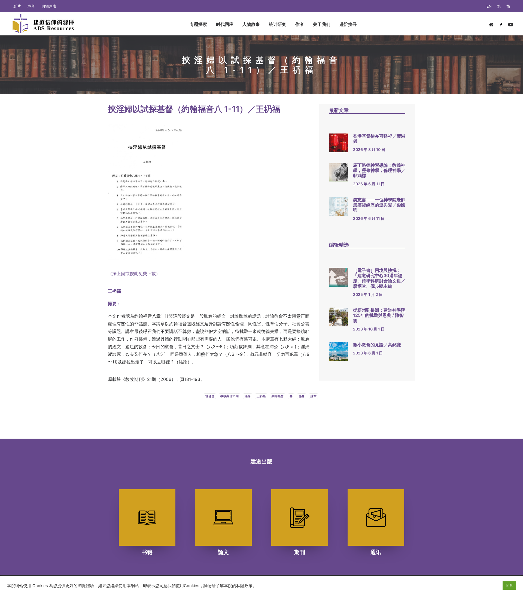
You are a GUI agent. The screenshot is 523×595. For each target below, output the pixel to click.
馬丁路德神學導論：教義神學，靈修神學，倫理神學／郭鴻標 (379, 170)
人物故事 (251, 24)
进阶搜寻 (348, 24)
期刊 (299, 552)
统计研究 (277, 24)
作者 (299, 24)
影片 (17, 6)
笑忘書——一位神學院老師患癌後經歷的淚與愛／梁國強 (379, 205)
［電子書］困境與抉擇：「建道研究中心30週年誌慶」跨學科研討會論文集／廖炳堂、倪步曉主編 (379, 278)
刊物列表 (48, 6)
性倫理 (209, 396)
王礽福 (261, 396)
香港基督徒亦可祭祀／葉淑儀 (379, 138)
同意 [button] (509, 585)
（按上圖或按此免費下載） (134, 273)
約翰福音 (278, 396)
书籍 (147, 552)
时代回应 (224, 24)
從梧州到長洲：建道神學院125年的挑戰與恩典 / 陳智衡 (379, 315)
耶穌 (302, 396)
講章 (314, 396)
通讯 (375, 552)
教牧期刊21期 (229, 396)
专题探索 (198, 24)
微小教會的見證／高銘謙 (377, 344)
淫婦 (248, 396)
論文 (223, 552)
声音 (31, 6)
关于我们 (321, 24)
